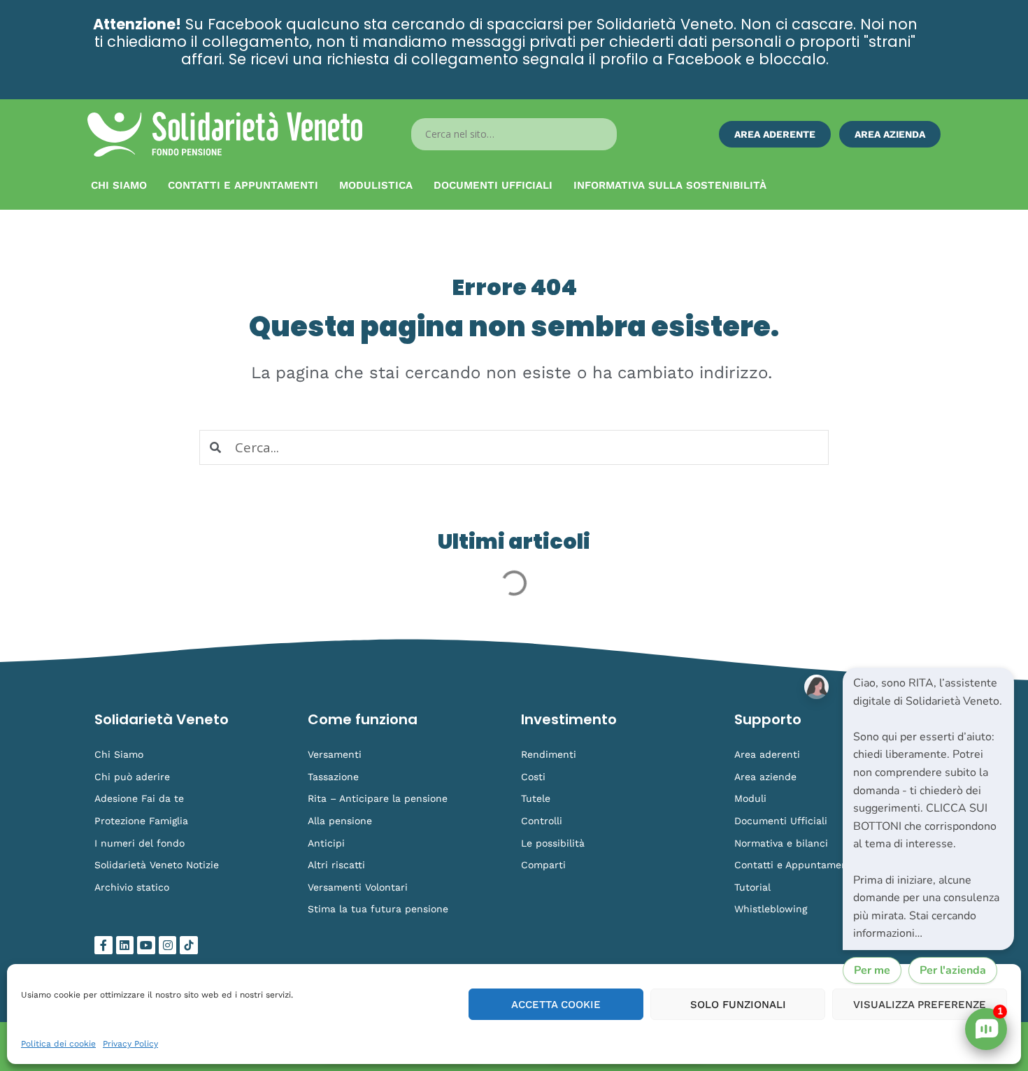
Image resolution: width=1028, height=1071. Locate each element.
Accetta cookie (556, 1004)
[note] (928, 809)
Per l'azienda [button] (953, 970)
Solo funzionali (738, 1004)
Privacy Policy (130, 1044)
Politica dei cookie (58, 1044)
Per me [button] (872, 970)
